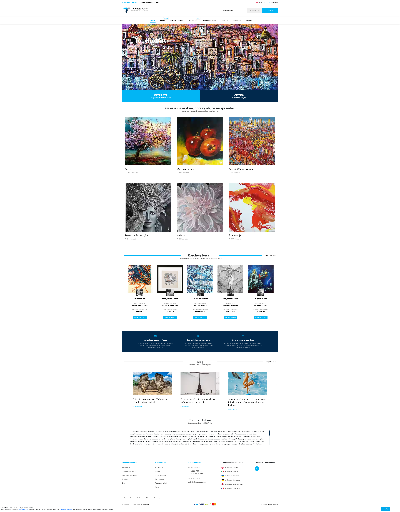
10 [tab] (143, 87)
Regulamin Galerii (128, 497)
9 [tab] (141, 87)
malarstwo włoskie (231, 472)
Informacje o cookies (151, 497)
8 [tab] (139, 87)
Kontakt (249, 20)
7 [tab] (137, 87)
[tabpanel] (200, 57)
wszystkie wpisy (271, 362)
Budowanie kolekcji (129, 471)
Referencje (236, 20)
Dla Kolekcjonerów (130, 463)
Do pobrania (159, 479)
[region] (200, 437)
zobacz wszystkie (270, 255)
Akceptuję (385, 509)
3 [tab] (130, 87)
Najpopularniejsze (209, 20)
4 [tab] (132, 87)
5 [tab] (133, 87)
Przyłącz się (159, 467)
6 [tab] (135, 87)
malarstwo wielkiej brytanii (234, 484)
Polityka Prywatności (140, 497)
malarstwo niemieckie (232, 480)
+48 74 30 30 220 (195, 474)
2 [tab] (128, 87)
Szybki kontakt (194, 463)
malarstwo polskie (231, 467)
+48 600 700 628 (130, 2)
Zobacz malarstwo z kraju (232, 463)
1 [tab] (126, 87)
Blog (123, 483)
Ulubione (224, 20)
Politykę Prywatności (66, 509)
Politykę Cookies (23, 509)
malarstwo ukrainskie (232, 476)
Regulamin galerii (161, 483)
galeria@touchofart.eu (150, 2)
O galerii (125, 479)
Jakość (157, 471)
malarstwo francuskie (232, 488)
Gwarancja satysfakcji (129, 475)
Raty (159, 497)
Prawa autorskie (160, 475)
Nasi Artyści (192, 20)
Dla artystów (160, 463)
